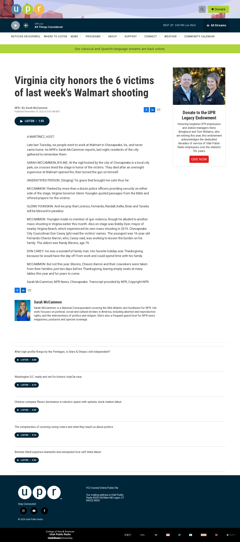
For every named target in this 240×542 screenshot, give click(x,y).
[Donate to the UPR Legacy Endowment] (199, 86)
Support (131, 36)
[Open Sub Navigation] (80, 36)
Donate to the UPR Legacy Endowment (199, 115)
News (74, 36)
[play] (15, 25)
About (112, 36)
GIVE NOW (199, 159)
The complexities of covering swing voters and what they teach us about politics (64, 427)
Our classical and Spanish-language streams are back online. (120, 49)
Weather (170, 36)
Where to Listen (55, 36)
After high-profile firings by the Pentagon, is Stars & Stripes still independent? (62, 351)
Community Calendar (199, 36)
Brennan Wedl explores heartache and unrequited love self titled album (58, 452)
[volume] (26, 25)
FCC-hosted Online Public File (102, 488)
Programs (93, 36)
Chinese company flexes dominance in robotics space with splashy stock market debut (68, 402)
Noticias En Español (25, 36)
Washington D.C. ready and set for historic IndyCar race (48, 376)
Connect (150, 36)
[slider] (31, 25)
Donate (220, 9)
